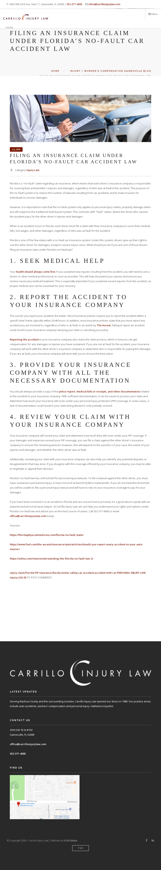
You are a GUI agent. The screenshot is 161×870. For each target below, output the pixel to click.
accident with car (105, 572)
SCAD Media (70, 840)
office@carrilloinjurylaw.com (104, 4)
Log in (22, 577)
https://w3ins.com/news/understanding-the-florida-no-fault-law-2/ (51, 558)
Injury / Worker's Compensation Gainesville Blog (110, 71)
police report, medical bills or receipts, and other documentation (99, 391)
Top (80, 848)
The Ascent (104, 325)
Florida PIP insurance (38, 572)
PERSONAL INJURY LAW (131, 572)
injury (13, 577)
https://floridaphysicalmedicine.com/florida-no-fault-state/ (47, 535)
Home (9, 27)
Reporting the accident (24, 339)
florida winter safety (65, 572)
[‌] (146, 840)
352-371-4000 (74, 4)
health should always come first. (36, 271)
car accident (86, 572)
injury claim (17, 572)
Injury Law (33, 170)
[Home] (25, 14)
